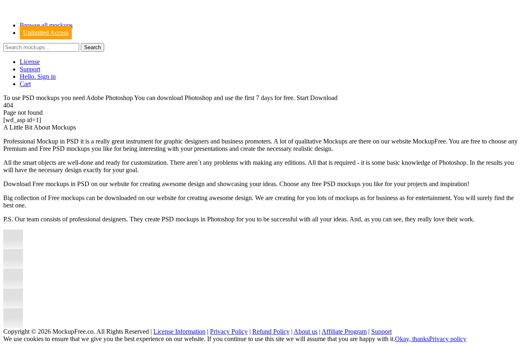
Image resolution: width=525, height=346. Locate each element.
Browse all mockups (46, 25)
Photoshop (198, 97)
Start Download (317, 97)
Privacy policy (447, 338)
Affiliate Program (344, 331)
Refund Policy (271, 331)
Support (30, 69)
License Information (179, 331)
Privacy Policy (229, 331)
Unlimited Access (45, 32)
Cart (25, 83)
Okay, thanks (412, 338)
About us (305, 331)
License (30, 61)
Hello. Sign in (38, 76)
